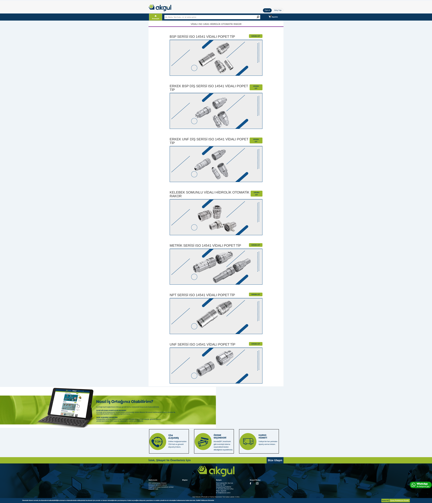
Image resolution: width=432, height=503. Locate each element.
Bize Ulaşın (275, 460)
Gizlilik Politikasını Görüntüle (205, 500)
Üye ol (267, 10)
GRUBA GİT (255, 36)
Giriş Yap (277, 10)
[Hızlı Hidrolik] (161, 7)
